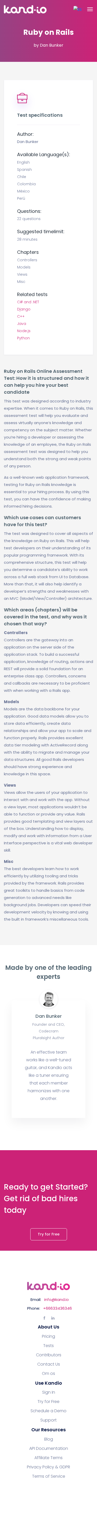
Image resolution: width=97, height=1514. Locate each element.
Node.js (24, 330)
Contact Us (48, 1364)
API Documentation (48, 1448)
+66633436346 (57, 1308)
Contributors (48, 1355)
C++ (21, 316)
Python (23, 338)
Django (24, 309)
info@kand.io (56, 1299)
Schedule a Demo (48, 1411)
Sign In (48, 1392)
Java (21, 323)
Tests (48, 1345)
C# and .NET (28, 302)
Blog (48, 1439)
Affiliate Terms (48, 1457)
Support (48, 1420)
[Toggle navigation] (90, 9)
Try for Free (48, 1234)
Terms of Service (48, 1476)
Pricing (48, 1336)
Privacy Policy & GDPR (48, 1467)
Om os (48, 1373)
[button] (77, 9)
